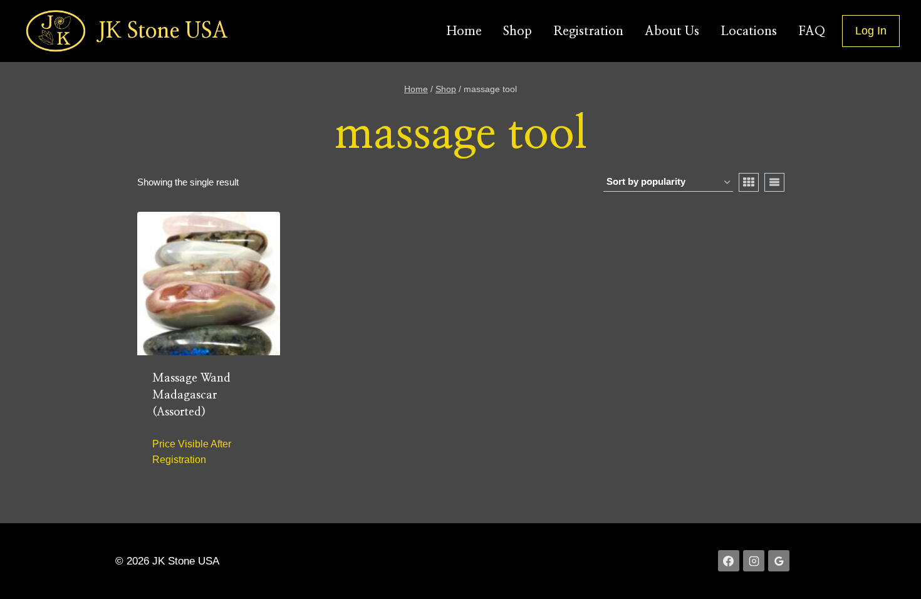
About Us (672, 31)
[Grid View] (749, 182)
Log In (871, 30)
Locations (749, 31)
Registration (588, 31)
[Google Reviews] (778, 560)
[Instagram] (753, 560)
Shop (517, 31)
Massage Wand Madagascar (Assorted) (191, 395)
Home (464, 31)
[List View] (774, 182)
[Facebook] (728, 560)
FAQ (811, 31)
